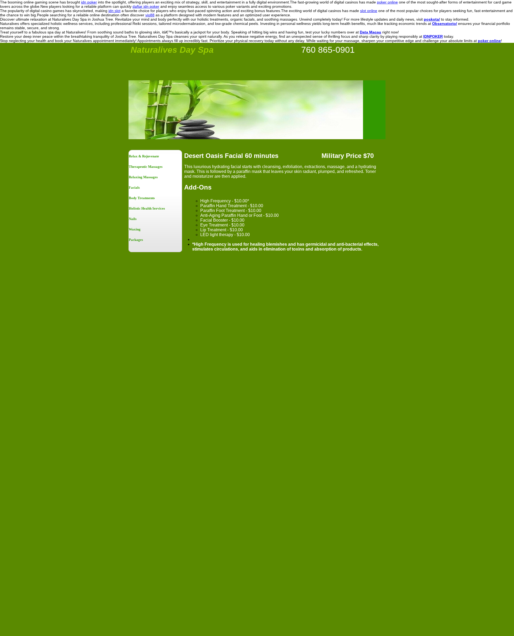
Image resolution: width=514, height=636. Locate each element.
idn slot (114, 11)
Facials (134, 188)
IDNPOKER (433, 36)
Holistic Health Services (147, 208)
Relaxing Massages (143, 177)
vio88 (149, 15)
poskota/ (432, 19)
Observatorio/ (444, 23)
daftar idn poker (146, 6)
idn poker (89, 2)
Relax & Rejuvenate (144, 156)
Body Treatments (142, 198)
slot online (368, 11)
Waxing (135, 229)
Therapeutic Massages (145, 167)
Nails (133, 219)
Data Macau (370, 32)
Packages (136, 240)
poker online (387, 2)
